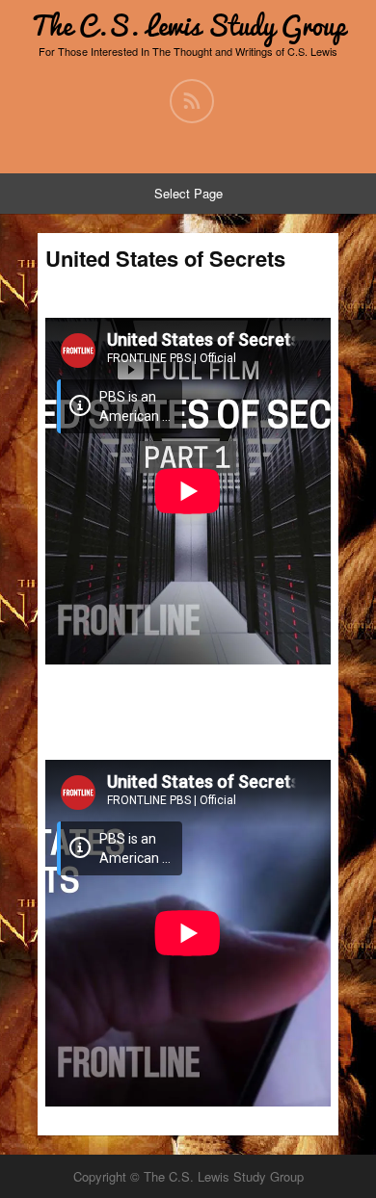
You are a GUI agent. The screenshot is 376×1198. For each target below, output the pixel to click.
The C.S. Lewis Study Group (188, 25)
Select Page (188, 193)
